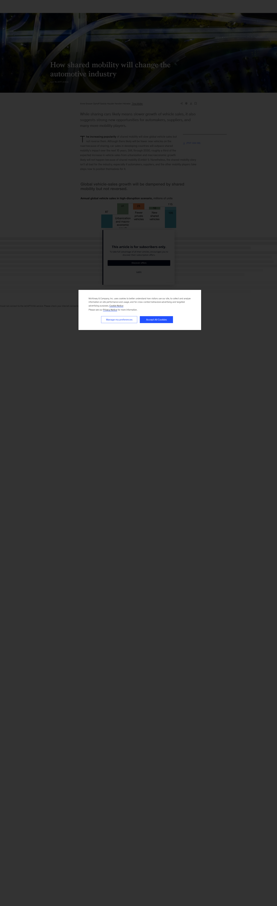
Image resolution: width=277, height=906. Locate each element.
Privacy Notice (110, 309)
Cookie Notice (116, 305)
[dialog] (139, 310)
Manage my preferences (119, 319)
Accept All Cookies (156, 319)
